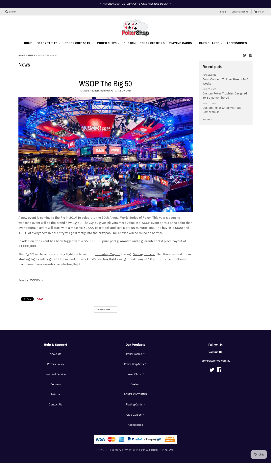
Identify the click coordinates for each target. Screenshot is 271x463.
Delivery (55, 384)
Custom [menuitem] (130, 43)
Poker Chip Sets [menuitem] (77, 43)
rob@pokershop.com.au (215, 360)
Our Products (135, 345)
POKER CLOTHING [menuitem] (152, 43)
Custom (135, 384)
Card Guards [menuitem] (209, 43)
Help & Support (55, 345)
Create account (240, 11)
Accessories (135, 424)
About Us (55, 354)
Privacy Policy (55, 364)
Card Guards (134, 414)
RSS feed (207, 119)
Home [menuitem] (28, 43)
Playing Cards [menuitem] (180, 43)
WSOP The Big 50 (105, 83)
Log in (223, 11)
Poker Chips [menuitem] (107, 43)
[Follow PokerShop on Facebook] (251, 55)
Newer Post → (105, 309)
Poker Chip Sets (134, 364)
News (31, 55)
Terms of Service (55, 374)
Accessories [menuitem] (237, 43)
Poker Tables (134, 354)
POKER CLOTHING (135, 394)
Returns (56, 394)
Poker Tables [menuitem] (47, 43)
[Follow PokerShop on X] (245, 55)
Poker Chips (134, 374)
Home (21, 55)
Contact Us (55, 404)
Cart (261, 11)
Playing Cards (134, 404)
